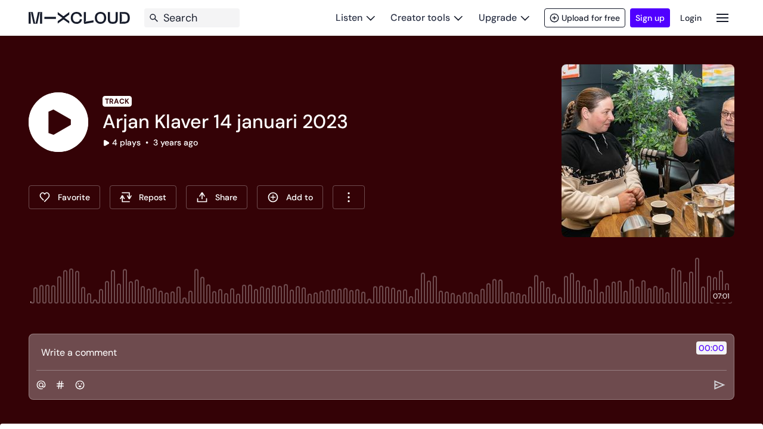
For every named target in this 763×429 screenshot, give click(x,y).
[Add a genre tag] (60, 385)
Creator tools (420, 17)
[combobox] (349, 197)
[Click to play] (58, 122)
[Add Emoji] (80, 385)
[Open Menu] (722, 18)
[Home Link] (79, 18)
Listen (349, 17)
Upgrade (498, 17)
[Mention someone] (41, 385)
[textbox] (361, 352)
